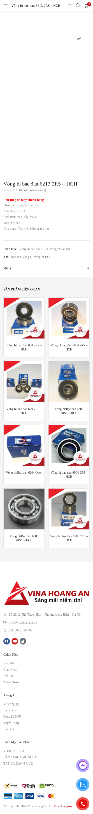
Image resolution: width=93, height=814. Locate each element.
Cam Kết (9, 663)
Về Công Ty (11, 704)
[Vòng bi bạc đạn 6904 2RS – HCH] (69, 445)
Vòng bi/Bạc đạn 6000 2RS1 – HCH (24, 538)
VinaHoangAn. (63, 806)
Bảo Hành (9, 710)
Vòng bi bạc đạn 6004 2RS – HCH (69, 347)
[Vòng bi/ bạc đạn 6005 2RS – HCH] (69, 508)
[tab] (46, 268)
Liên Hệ (8, 729)
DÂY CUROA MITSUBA (20, 757)
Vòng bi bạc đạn (60, 249)
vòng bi (28, 257)
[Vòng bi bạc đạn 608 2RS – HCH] (24, 317)
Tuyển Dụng (11, 723)
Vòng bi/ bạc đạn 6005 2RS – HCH (69, 538)
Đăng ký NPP (12, 716)
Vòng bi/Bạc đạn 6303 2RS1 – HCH (69, 411)
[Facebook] (6, 641)
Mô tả (7, 268)
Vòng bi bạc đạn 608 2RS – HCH (24, 347)
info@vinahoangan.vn (23, 622)
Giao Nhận (10, 669)
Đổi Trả (8, 676)
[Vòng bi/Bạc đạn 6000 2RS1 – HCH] (24, 508)
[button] (86, 5)
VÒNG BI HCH (13, 751)
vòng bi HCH (42, 257)
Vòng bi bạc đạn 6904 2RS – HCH (69, 474)
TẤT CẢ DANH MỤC (18, 763)
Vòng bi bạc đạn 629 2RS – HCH (24, 411)
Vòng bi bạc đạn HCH (33, 249)
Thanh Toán (11, 682)
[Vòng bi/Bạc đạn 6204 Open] (24, 445)
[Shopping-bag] (23, 641)
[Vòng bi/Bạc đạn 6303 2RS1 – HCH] (69, 381)
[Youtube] (15, 641)
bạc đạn (16, 257)
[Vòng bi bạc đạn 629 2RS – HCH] (24, 381)
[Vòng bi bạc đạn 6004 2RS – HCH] (69, 317)
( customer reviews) (32, 190)
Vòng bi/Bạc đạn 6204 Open (24, 472)
